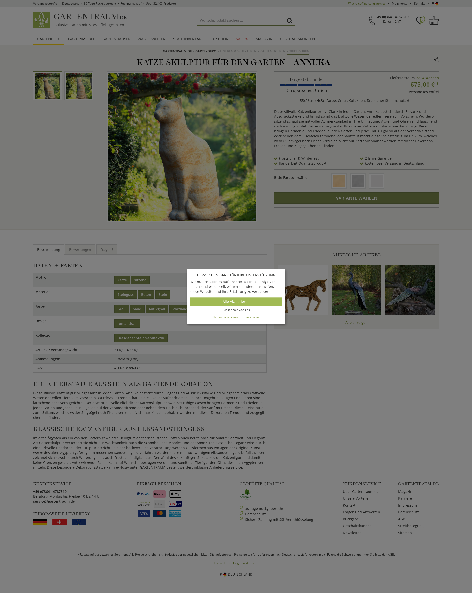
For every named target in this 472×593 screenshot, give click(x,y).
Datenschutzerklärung (226, 317)
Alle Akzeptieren (236, 301)
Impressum (252, 317)
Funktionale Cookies (236, 310)
